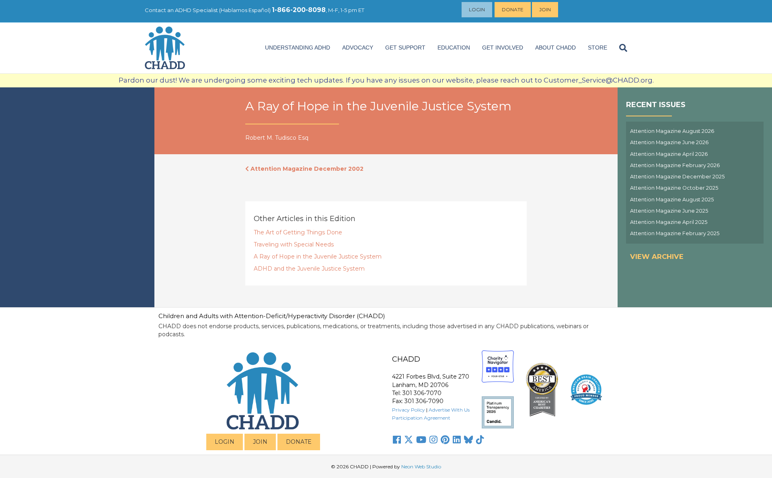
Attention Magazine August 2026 (672, 131)
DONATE (299, 441)
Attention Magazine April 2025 (668, 222)
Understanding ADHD (297, 47)
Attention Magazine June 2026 (669, 142)
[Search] (620, 48)
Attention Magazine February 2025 (674, 233)
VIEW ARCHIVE (657, 256)
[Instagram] (433, 439)
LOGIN (224, 441)
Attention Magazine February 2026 (675, 165)
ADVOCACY (357, 47)
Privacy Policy (408, 410)
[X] (408, 439)
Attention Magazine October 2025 (674, 188)
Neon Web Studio (421, 467)
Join (545, 9)
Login (477, 9)
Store (597, 47)
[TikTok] (480, 439)
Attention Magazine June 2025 (669, 211)
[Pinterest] (445, 439)
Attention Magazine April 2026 (669, 154)
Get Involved (502, 47)
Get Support (405, 47)
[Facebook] (397, 439)
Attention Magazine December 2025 (677, 177)
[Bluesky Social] (468, 439)
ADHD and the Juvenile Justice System (309, 268)
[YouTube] (421, 439)
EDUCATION (453, 47)
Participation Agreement (421, 418)
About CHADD (555, 47)
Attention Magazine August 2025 (672, 200)
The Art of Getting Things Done (298, 232)
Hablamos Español (245, 10)
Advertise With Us (449, 410)
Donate (513, 9)
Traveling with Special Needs (294, 244)
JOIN (260, 441)
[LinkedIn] (457, 439)
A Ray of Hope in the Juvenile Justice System (318, 256)
